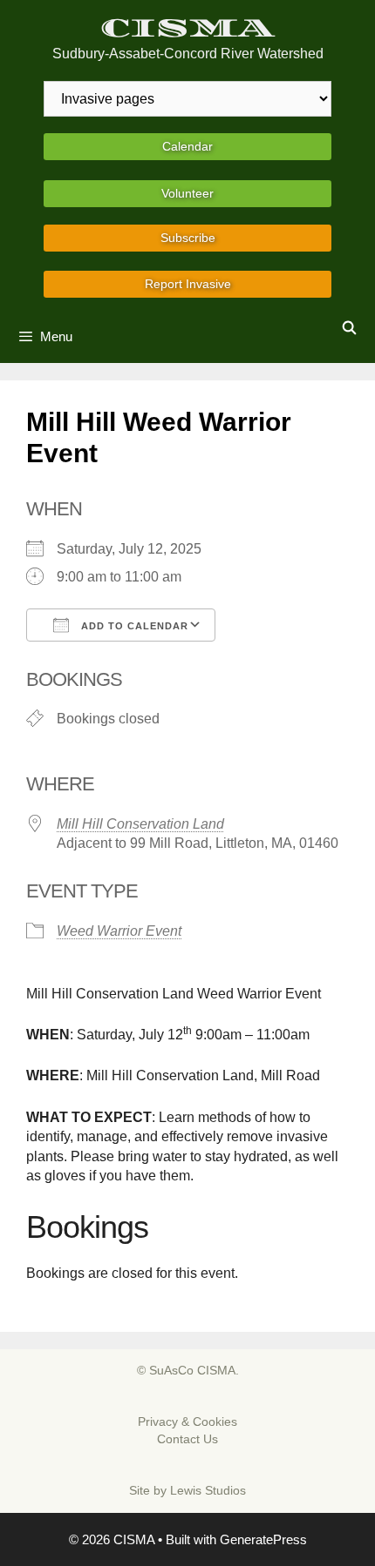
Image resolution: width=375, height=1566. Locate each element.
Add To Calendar (133, 626)
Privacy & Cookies (187, 1421)
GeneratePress (263, 1539)
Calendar (187, 146)
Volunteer (187, 193)
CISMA (188, 28)
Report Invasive (188, 284)
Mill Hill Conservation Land (140, 824)
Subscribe (187, 238)
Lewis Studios (208, 1490)
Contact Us (187, 1439)
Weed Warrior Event (119, 931)
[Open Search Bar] (349, 328)
